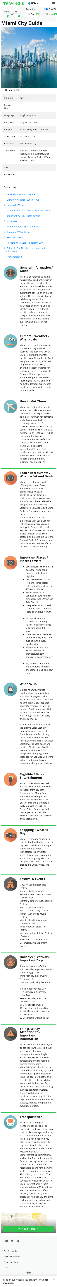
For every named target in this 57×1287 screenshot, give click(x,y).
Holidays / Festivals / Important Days (25, 242)
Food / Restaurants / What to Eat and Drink (28, 210)
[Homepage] (13, 3)
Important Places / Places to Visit (23, 215)
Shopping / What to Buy (18, 232)
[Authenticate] (54, 3)
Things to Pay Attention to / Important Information (25, 250)
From (6, 11)
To (16, 11)
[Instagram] (12, 1241)
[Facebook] (6, 1241)
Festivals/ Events (14, 237)
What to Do (12, 221)
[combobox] (7, 16)
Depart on (31, 9)
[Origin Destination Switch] (12, 14)
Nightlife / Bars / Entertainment (22, 226)
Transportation (14, 256)
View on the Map (27, 1229)
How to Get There (15, 205)
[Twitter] (18, 1241)
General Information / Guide (20, 194)
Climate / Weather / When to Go (22, 199)
